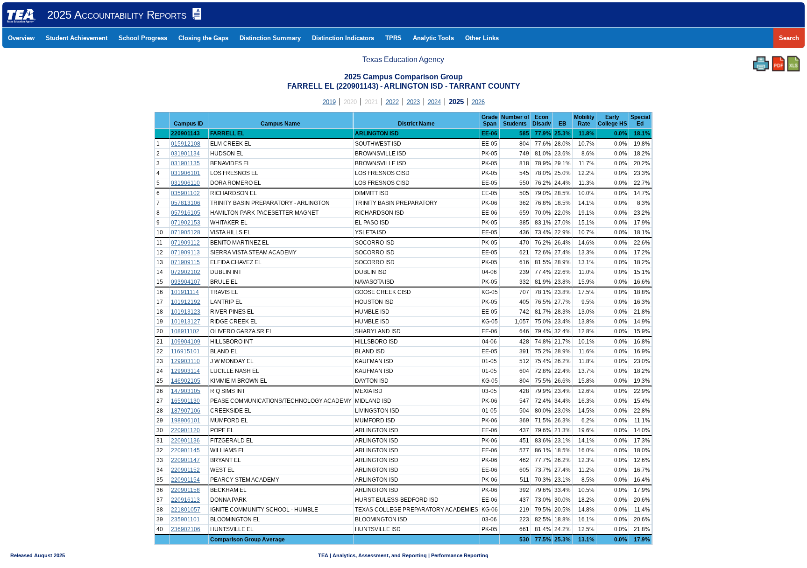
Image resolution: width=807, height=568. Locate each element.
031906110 (185, 183)
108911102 (185, 331)
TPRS (393, 38)
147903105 (185, 391)
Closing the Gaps (203, 38)
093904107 (185, 282)
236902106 (185, 529)
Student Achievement (76, 38)
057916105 (185, 213)
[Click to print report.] (761, 64)
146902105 (185, 381)
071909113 (185, 252)
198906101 (185, 420)
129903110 (185, 361)
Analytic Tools (433, 38)
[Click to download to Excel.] (793, 64)
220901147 (185, 460)
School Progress (143, 38)
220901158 (185, 490)
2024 (434, 101)
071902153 (185, 222)
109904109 (185, 341)
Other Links (482, 38)
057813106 (185, 203)
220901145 (185, 450)
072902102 (185, 272)
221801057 (185, 509)
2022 (392, 101)
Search (789, 38)
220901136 (185, 440)
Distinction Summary (270, 38)
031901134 (185, 153)
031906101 (185, 173)
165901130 (185, 401)
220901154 (185, 480)
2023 (413, 101)
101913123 (185, 312)
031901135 (185, 163)
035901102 (185, 193)
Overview (21, 38)
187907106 (185, 410)
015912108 (185, 143)
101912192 (185, 302)
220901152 (185, 470)
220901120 (185, 430)
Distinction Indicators (343, 38)
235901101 (185, 519)
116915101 (185, 351)
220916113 (185, 500)
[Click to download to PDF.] (778, 64)
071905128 (185, 232)
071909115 (185, 262)
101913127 (185, 321)
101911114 (185, 292)
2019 (329, 101)
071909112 (185, 242)
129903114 (185, 371)
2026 (478, 101)
